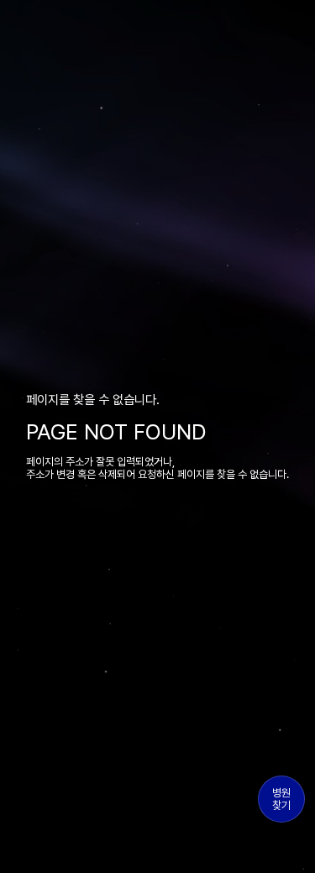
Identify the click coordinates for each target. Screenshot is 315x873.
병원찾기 (281, 799)
